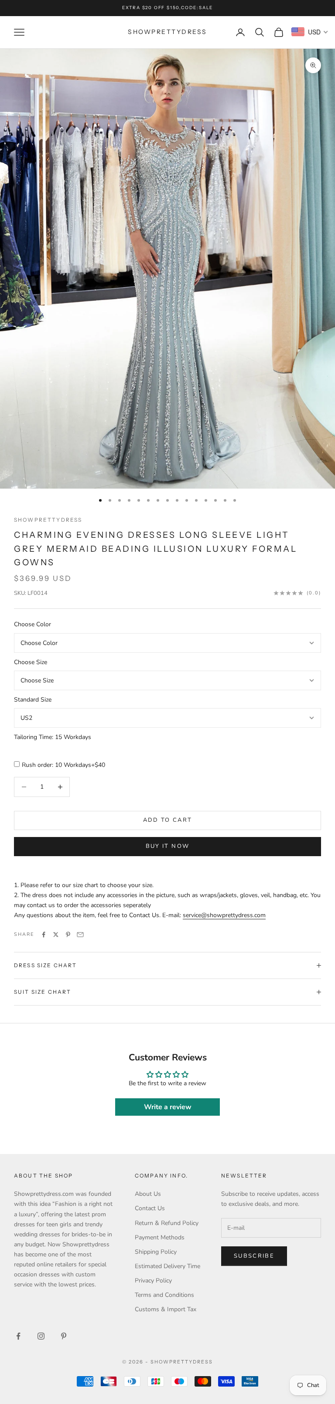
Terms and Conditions (164, 1295)
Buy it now (167, 846)
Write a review (167, 1107)
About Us (148, 1194)
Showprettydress (48, 519)
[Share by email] (80, 934)
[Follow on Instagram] (41, 1336)
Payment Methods (160, 1237)
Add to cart (167, 820)
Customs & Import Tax (165, 1309)
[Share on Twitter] (55, 934)
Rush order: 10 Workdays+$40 (63, 765)
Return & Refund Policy (166, 1223)
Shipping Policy (156, 1252)
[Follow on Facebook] (18, 1336)
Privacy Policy (153, 1280)
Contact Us (150, 1208)
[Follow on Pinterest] (63, 1336)
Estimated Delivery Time (167, 1266)
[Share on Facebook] (43, 934)
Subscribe (254, 1256)
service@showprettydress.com (224, 915)
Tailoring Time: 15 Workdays (52, 737)
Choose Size (30, 662)
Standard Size (32, 699)
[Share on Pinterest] (68, 934)
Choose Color (32, 624)
